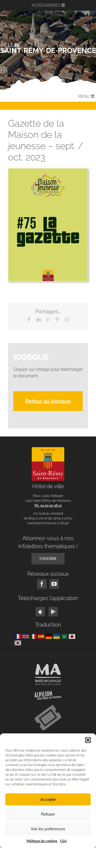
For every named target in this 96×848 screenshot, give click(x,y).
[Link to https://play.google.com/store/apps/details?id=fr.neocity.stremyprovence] (53, 611)
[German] (49, 636)
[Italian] (34, 636)
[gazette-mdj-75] (48, 170)
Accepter (48, 799)
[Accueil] (48, 48)
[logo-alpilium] (48, 692)
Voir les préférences (48, 829)
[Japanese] (73, 636)
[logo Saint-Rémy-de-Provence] (48, 449)
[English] (26, 636)
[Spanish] (42, 636)
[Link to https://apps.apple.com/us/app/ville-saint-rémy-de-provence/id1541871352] (40, 611)
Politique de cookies (42, 841)
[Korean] (18, 642)
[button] (88, 740)
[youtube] (54, 584)
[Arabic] (65, 636)
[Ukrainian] (57, 636)
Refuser (48, 814)
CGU (63, 841)
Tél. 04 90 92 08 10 (48, 505)
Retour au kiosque (48, 401)
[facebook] (42, 584)
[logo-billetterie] (48, 707)
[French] (18, 636)
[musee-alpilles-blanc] (48, 665)
